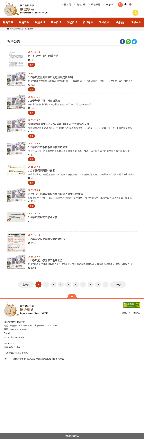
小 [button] (125, 4)
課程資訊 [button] (72, 22)
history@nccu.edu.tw (14, 336)
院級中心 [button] (136, 22)
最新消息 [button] (8, 22)
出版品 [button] (120, 22)
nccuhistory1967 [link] (12, 346)
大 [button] (135, 4)
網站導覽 (95, 4)
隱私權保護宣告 (72, 435)
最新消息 (19, 29)
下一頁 (118, 284)
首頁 (12, 29)
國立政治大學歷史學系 (6, 3)
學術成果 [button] (104, 22)
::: (2, 1)
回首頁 (67, 4)
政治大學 (81, 4)
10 (105, 284)
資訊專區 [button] (88, 22)
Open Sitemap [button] (72, 296)
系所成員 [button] (40, 22)
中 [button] (130, 4)
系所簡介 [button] (24, 22)
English (109, 4)
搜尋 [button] (135, 13)
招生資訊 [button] (56, 22)
